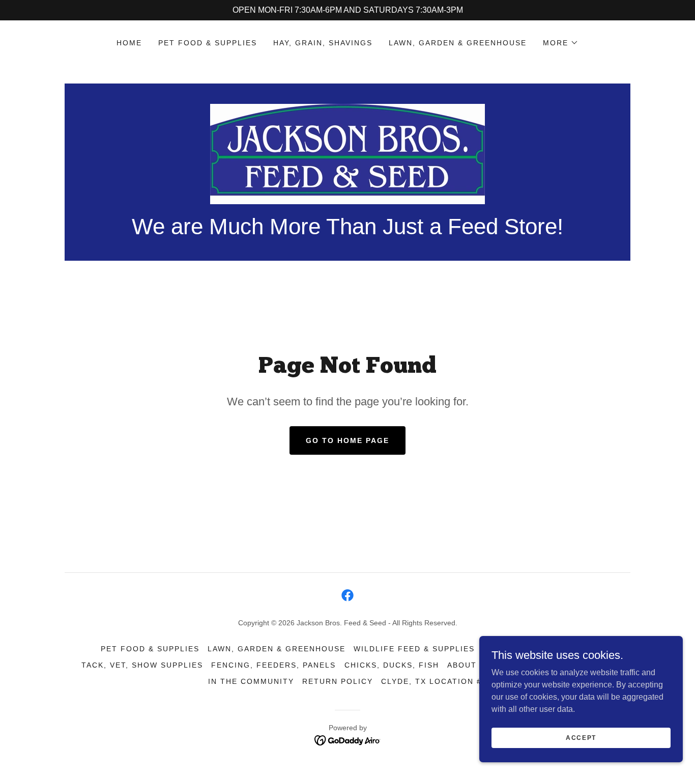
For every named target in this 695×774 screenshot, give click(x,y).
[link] (347, 153)
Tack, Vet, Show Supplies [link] (142, 665)
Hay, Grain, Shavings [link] (322, 43)
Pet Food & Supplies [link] (207, 43)
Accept (581, 737)
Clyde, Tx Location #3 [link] (434, 681)
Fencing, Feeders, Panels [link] (273, 665)
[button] (560, 43)
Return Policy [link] (337, 681)
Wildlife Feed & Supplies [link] (414, 649)
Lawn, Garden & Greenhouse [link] (458, 43)
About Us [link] (469, 665)
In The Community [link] (251, 681)
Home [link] (129, 43)
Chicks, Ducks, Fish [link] (391, 665)
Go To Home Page (347, 440)
